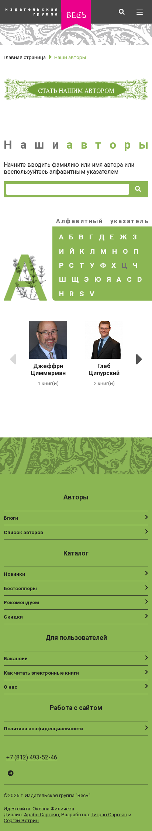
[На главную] (76, 28)
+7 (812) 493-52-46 (31, 757)
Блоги (11, 518)
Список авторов (23, 532)
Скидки (13, 617)
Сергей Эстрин (21, 820)
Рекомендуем (21, 602)
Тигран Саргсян (109, 814)
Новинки (14, 574)
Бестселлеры (20, 588)
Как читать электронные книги (41, 673)
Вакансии (16, 658)
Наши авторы (70, 57)
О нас (10, 687)
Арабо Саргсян (41, 814)
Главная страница (25, 57)
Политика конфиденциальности (43, 728)
